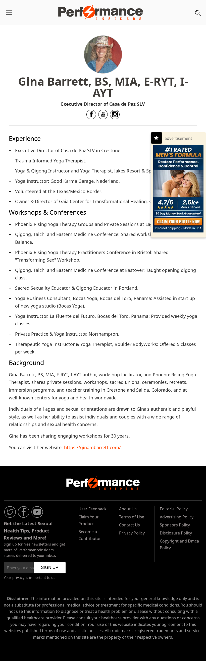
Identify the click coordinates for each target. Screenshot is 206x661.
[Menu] (9, 13)
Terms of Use (131, 517)
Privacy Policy (132, 533)
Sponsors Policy (175, 525)
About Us (128, 509)
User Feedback (92, 509)
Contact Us (129, 525)
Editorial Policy (174, 509)
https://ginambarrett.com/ (92, 447)
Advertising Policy (176, 517)
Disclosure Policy (176, 533)
